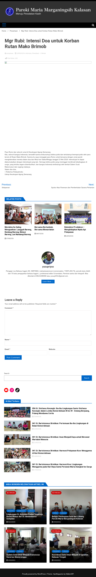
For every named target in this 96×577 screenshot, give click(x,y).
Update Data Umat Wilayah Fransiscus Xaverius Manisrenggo (23, 556)
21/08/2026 (37, 442)
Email (7, 349)
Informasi (28, 53)
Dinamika (11, 511)
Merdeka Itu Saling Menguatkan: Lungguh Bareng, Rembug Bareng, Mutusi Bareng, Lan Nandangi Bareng (18, 231)
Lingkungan (21, 511)
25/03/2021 (57, 522)
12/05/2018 (20, 53)
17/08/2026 (37, 470)
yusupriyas (10, 53)
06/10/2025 (11, 522)
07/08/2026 (10, 238)
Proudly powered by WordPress (34, 574)
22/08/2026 (37, 429)
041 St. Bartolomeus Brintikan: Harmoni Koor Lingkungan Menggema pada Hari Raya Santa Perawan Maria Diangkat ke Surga (62, 465)
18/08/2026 (37, 456)
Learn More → (48, 281)
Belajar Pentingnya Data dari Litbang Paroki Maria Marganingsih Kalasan (68, 517)
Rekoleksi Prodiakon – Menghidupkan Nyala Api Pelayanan (75, 229)
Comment (9, 308)
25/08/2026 (37, 416)
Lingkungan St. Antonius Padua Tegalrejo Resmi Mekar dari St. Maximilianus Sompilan (24, 516)
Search (6, 373)
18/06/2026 (69, 236)
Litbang (31, 511)
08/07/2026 (39, 233)
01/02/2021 (57, 560)
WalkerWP (69, 574)
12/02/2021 (11, 560)
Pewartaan (35, 53)
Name (7, 339)
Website (52, 349)
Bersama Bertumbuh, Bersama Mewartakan (44, 228)
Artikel (55, 513)
